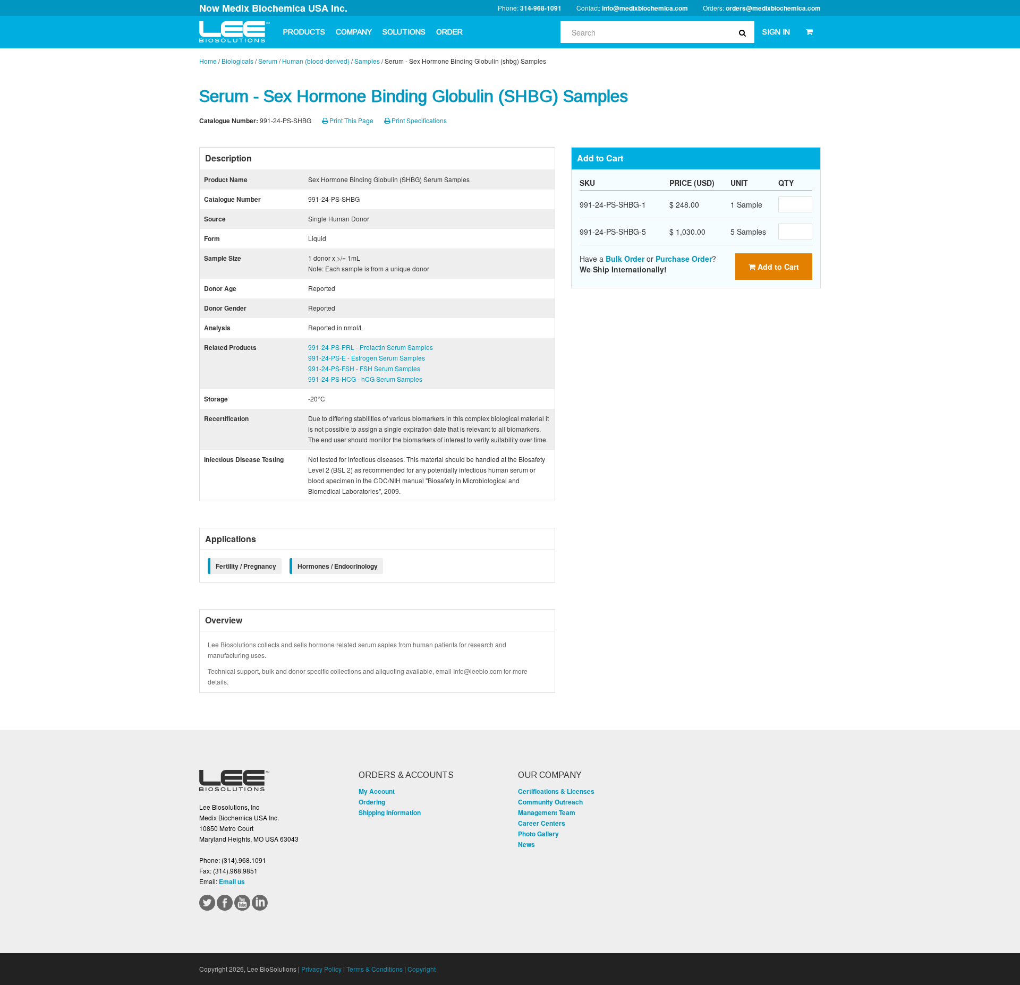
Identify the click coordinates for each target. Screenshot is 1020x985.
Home (208, 60)
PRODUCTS (304, 32)
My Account (377, 791)
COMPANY (354, 32)
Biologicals (237, 60)
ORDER (449, 32)
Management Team (546, 812)
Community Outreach (550, 802)
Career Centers (541, 823)
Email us (232, 881)
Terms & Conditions (374, 968)
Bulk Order (625, 258)
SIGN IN (776, 32)
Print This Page (350, 120)
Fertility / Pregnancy (246, 566)
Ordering (372, 802)
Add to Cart (777, 266)
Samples (367, 60)
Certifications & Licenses (556, 791)
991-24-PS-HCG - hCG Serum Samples (365, 378)
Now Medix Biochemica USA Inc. (273, 8)
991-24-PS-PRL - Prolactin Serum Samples (370, 347)
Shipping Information (390, 812)
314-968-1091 (541, 8)
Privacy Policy (321, 968)
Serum (267, 60)
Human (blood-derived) (316, 60)
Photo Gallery (538, 833)
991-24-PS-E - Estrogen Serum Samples (366, 357)
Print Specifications (418, 120)
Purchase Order (684, 258)
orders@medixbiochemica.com (773, 8)
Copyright (421, 968)
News (526, 844)
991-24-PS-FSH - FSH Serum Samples (364, 368)
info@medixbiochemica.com (645, 8)
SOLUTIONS (404, 32)
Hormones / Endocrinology (338, 566)
